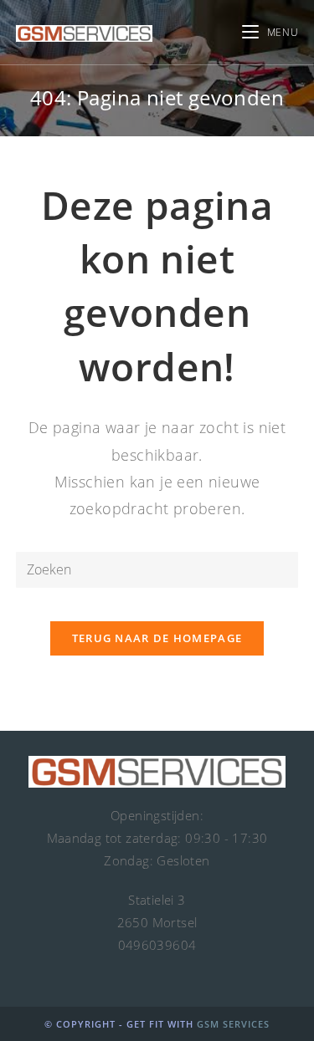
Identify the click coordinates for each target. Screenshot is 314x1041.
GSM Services (233, 1024)
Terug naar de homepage (157, 638)
